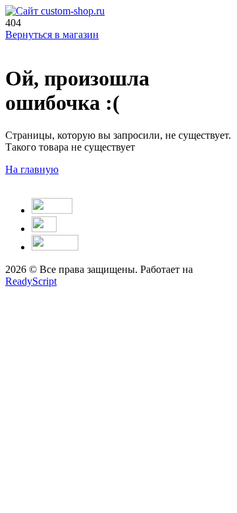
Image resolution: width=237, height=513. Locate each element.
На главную (32, 169)
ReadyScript (31, 281)
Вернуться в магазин (52, 34)
